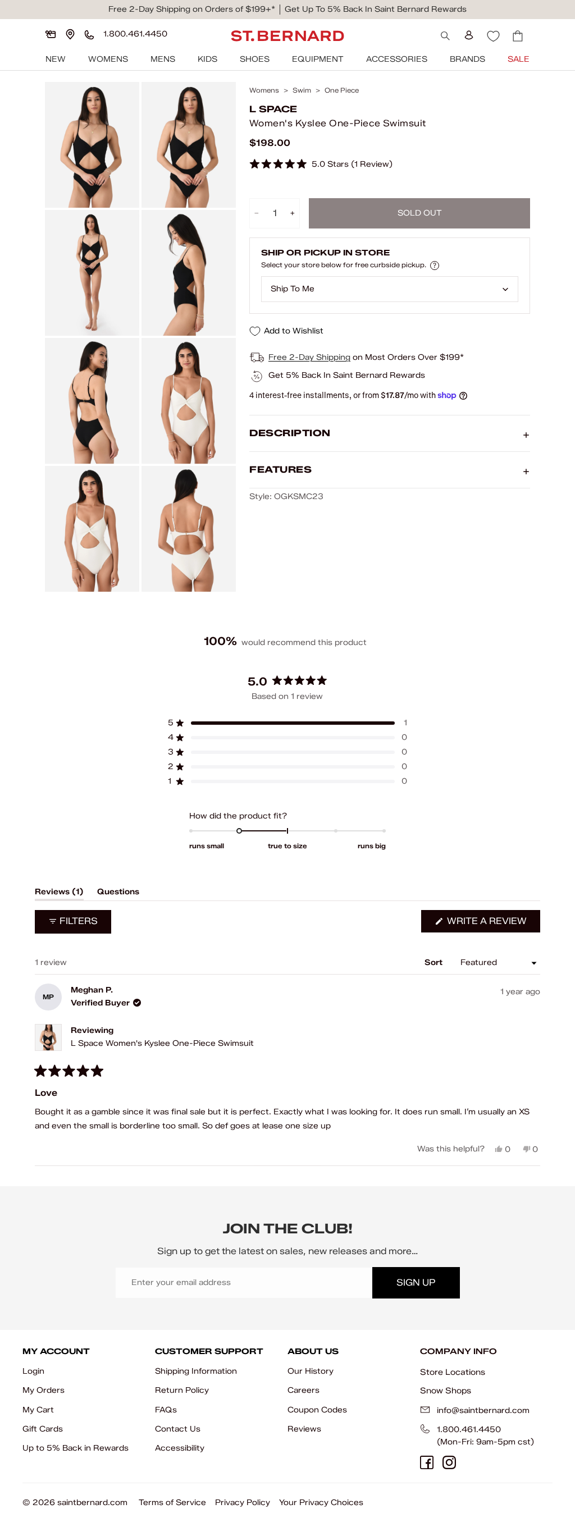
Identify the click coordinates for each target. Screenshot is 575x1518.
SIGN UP (415, 1282)
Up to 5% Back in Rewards (75, 1448)
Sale (519, 59)
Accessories (396, 59)
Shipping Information (196, 1371)
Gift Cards (42, 1429)
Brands (467, 59)
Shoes (255, 59)
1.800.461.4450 (469, 1429)
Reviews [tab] (59, 893)
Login (33, 1371)
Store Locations (452, 1372)
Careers (304, 1390)
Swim (302, 90)
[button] (321, 164)
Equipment (318, 59)
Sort (435, 962)
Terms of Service (172, 1502)
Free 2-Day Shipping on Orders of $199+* (191, 9)
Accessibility (179, 1448)
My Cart (38, 1410)
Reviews (304, 1429)
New (55, 59)
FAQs (166, 1410)
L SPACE (273, 109)
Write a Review (492, 923)
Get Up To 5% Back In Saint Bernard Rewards (376, 9)
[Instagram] (449, 1462)
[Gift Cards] (50, 34)
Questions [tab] (118, 893)
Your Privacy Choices (321, 1502)
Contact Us (177, 1429)
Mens (162, 59)
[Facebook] (426, 1462)
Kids (207, 59)
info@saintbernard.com (483, 1410)
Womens (108, 59)
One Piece (342, 90)
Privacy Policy (242, 1502)
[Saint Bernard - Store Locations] (70, 34)
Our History (311, 1371)
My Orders (43, 1390)
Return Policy (182, 1390)
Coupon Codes (317, 1410)
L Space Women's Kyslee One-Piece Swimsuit (162, 1043)
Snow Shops (445, 1391)
